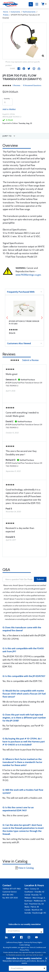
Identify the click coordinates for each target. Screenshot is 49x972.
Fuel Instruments (29, 12)
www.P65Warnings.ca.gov (28, 275)
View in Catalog (26, 868)
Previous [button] (7, 317)
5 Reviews (16, 85)
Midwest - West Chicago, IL (34, 898)
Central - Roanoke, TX (32, 895)
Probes (6, 15)
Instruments (15, 12)
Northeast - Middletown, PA (35, 901)
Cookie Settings (24, 945)
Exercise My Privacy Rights (33, 942)
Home (5, 12)
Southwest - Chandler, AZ (34, 892)
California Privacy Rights (14, 942)
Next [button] (42, 317)
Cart (45, 4)
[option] (24, 41)
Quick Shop (24, 334)
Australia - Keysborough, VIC (35, 913)
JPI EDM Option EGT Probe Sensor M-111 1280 (24, 322)
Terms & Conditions (36, 947)
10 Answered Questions (32, 85)
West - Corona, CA (31, 889)
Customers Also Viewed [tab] (19, 343)
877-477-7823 (15, 889)
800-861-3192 (8, 895)
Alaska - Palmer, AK (31, 907)
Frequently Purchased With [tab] (21, 291)
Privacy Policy (24, 950)
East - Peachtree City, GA (34, 904)
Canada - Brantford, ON (33, 910)
